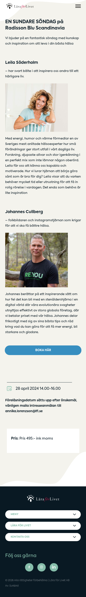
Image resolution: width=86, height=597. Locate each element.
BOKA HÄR (43, 350)
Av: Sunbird (12, 586)
